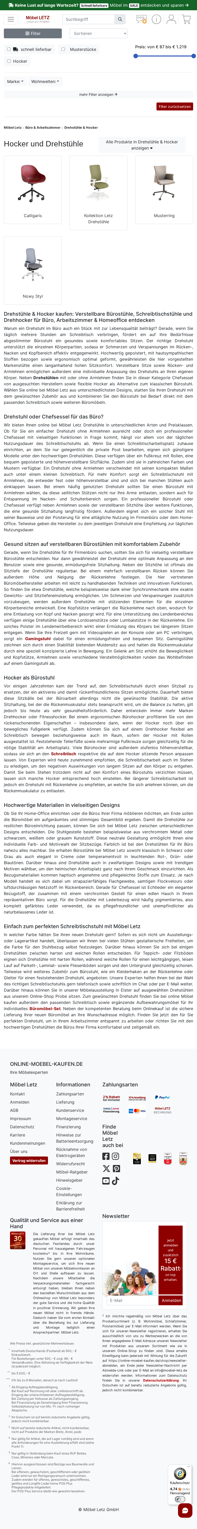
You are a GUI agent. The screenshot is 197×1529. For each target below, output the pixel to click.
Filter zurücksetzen (175, 106)
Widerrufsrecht (70, 1163)
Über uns (18, 1151)
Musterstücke (81, 49)
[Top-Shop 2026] (168, 1159)
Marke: (13, 81)
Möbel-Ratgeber (72, 1171)
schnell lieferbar (35, 49)
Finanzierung (68, 1126)
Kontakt (17, 1093)
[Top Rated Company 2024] (152, 1159)
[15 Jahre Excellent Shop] (137, 1159)
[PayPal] (166, 1098)
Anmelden (19, 1102)
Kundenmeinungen (27, 1143)
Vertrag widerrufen (29, 1160)
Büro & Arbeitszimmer (43, 127)
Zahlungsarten (70, 1093)
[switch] (180, 1499)
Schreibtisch (63, 753)
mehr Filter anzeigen (96, 94)
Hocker (19, 61)
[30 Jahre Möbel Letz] (17, 1240)
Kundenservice (70, 1110)
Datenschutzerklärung (161, 1380)
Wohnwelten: (43, 81)
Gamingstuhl (38, 638)
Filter (35, 33)
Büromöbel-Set (45, 1008)
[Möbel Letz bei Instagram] (115, 1156)
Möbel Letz (13, 127)
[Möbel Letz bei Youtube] (106, 1181)
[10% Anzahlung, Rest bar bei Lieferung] (141, 1098)
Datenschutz (22, 1126)
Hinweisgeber (69, 1180)
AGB (14, 1110)
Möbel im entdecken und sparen (100, 5)
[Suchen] (120, 19)
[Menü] (189, 1468)
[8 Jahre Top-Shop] (183, 1159)
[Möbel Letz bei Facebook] (106, 1156)
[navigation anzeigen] (11, 19)
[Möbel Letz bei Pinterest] (116, 1169)
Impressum (20, 1118)
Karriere (17, 1135)
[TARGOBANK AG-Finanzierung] (115, 1111)
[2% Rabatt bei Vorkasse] (115, 1098)
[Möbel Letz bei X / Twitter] (106, 1169)
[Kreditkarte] (141, 1111)
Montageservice (71, 1118)
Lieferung (65, 1102)
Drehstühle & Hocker (81, 127)
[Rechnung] (166, 1111)
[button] (156, 19)
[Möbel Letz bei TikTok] (115, 1181)
